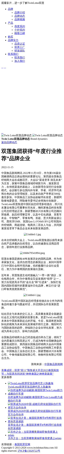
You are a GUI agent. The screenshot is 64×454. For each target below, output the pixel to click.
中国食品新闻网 (53, 364)
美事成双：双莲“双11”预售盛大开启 (22, 370)
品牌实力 (13, 40)
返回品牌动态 (9, 142)
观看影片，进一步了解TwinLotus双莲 (22, 2)
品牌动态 (19, 16)
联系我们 (13, 54)
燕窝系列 (19, 26)
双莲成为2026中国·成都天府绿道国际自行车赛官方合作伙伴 (34, 413)
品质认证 (19, 43)
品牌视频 (19, 19)
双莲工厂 (19, 47)
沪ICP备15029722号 (29, 450)
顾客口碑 (19, 33)
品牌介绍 (19, 12)
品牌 (10, 9)
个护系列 (19, 29)
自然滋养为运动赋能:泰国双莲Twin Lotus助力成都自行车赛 (35, 399)
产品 (10, 22)
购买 (10, 36)
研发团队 (19, 50)
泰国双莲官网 (22, 444)
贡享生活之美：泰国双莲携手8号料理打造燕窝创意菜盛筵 (35, 426)
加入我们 (19, 61)
